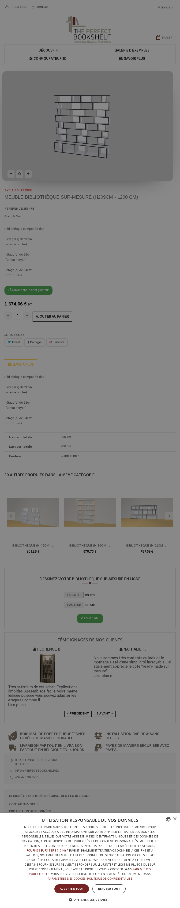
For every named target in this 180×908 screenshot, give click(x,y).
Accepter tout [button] (72, 889)
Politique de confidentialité (109, 879)
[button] (90, 899)
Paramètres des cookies (67, 879)
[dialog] (90, 860)
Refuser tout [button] (109, 889)
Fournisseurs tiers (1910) (46, 850)
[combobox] (168, 819)
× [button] (174, 819)
